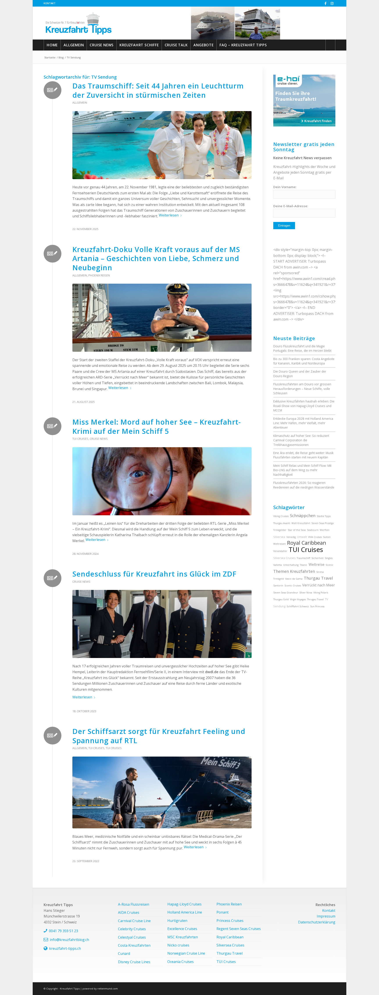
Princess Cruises (229, 920)
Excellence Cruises (182, 928)
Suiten (327, 537)
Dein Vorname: (285, 187)
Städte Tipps (324, 516)
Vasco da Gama (293, 578)
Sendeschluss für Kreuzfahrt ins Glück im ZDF (154, 574)
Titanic (303, 564)
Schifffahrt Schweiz (298, 606)
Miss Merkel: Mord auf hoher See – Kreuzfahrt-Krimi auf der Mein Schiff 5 (156, 426)
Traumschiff (303, 558)
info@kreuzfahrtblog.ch (69, 939)
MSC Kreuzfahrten (182, 937)
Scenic (329, 564)
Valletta (277, 564)
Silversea (279, 537)
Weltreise (316, 564)
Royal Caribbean (306, 542)
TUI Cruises (80, 439)
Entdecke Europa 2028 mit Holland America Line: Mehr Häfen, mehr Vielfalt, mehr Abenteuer (303, 423)
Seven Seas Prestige (322, 523)
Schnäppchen (302, 515)
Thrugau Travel (315, 599)
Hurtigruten (177, 920)
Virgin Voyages (298, 599)
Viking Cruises (281, 516)
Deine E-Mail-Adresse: (290, 206)
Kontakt (49, 3)
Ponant (222, 912)
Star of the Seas (297, 530)
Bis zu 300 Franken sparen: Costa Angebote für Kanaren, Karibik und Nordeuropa (303, 361)
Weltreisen (279, 543)
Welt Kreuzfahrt (300, 523)
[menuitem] (49, 3)
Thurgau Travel (318, 578)
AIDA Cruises (128, 912)
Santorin (278, 585)
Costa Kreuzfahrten (134, 945)
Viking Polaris (320, 592)
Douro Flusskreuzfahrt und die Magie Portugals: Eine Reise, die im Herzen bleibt (302, 348)
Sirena (320, 571)
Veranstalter (280, 551)
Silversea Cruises (284, 558)
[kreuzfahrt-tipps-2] (79, 23)
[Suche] (330, 45)
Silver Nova (305, 592)
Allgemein (79, 103)
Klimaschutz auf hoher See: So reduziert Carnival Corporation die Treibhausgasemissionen (301, 440)
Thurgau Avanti (281, 523)
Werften (324, 530)
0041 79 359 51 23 (63, 930)
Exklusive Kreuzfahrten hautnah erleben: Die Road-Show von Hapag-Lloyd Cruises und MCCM (303, 405)
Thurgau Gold (281, 599)
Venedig (291, 537)
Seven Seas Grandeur (285, 592)
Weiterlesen (169, 215)
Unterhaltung (291, 564)
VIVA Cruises (315, 537)
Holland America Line (184, 912)
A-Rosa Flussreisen (133, 904)
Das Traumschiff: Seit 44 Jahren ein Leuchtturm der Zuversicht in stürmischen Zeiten (158, 90)
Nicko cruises (178, 945)
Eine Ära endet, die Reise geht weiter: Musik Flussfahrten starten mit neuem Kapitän (303, 455)
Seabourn (312, 530)
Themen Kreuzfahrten (294, 571)
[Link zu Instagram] (332, 3)
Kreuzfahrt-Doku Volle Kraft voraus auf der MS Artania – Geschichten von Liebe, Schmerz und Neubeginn (156, 258)
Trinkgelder (279, 530)
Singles (329, 558)
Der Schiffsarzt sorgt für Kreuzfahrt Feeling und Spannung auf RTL (158, 735)
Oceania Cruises (180, 961)
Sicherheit (317, 558)
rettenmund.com (107, 988)
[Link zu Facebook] (325, 3)
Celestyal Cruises (132, 937)
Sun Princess (317, 606)
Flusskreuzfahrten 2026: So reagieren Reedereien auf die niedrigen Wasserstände (303, 485)
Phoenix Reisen (99, 275)
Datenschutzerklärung (316, 922)
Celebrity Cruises (132, 929)
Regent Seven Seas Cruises (238, 928)
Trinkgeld (278, 578)
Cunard (124, 953)
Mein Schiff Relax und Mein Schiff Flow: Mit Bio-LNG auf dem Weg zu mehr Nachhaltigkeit (302, 470)
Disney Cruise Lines (134, 961)
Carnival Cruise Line (134, 920)
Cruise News (99, 439)
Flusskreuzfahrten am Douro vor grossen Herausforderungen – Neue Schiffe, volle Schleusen (302, 388)
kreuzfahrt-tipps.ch (65, 948)
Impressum (326, 916)
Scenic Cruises (292, 585)
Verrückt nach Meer (318, 585)
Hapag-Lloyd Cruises (184, 904)
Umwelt (302, 537)
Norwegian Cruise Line (186, 953)
